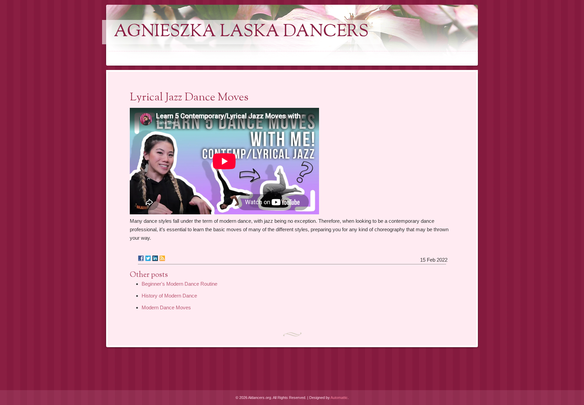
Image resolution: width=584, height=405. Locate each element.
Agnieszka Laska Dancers (241, 32)
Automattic (339, 398)
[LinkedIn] (155, 258)
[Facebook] (141, 258)
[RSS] (162, 258)
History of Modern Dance (169, 296)
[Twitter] (148, 258)
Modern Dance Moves (166, 307)
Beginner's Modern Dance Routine (179, 284)
